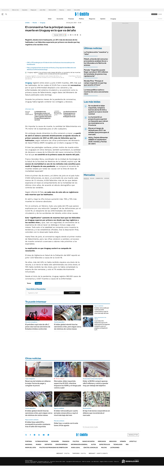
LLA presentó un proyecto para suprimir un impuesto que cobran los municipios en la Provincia (98, 121)
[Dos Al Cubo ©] (130, 461)
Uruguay (113, 19)
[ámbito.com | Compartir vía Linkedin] (75, 35)
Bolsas (92, 178)
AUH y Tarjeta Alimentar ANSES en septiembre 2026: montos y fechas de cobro (98, 140)
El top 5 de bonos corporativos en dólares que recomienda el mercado (96, 413)
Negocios (92, 19)
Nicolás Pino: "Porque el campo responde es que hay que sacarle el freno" (95, 83)
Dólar (50, 19)
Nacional (28, 444)
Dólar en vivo (15, 10)
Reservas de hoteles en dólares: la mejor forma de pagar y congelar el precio (38, 383)
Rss (127, 444)
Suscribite (72, 292)
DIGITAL (63, 453)
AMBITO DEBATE (98, 453)
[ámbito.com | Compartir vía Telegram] (77, 35)
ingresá (160, 14)
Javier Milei (42, 10)
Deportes (48, 444)
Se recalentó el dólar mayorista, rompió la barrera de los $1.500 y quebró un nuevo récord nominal (98, 110)
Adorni (69, 10)
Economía (60, 19)
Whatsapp (48, 435)
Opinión (102, 19)
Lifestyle (132, 441)
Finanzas (71, 19)
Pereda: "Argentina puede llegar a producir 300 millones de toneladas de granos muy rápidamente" (96, 73)
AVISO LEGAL (75, 447)
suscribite (154, 14)
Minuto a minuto (60, 378)
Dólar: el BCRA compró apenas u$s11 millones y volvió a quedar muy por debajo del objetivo (95, 383)
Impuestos (24, 10)
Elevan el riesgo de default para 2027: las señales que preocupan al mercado (98, 131)
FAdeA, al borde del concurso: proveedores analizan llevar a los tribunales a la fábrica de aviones (96, 62)
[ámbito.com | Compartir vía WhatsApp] (68, 35)
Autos (93, 444)
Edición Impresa (62, 444)
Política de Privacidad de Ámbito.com (53, 447)
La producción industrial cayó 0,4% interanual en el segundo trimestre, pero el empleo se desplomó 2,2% (102, 325)
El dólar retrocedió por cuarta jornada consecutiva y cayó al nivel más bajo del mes (101, 310)
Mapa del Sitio (30, 447)
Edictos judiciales (91, 447)
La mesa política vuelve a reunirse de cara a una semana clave (96, 92)
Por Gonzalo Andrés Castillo (90, 427)
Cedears (106, 178)
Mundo (35, 22)
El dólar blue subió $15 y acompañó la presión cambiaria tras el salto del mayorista (37, 424)
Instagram (34, 435)
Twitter (26, 435)
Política (81, 19)
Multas (104, 447)
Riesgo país (33, 10)
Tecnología (117, 444)
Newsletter (160, 18)
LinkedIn (39, 435)
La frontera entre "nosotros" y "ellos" (96, 53)
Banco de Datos (88, 441)
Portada (28, 441)
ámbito (27, 22)
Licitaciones (114, 447)
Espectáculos (104, 444)
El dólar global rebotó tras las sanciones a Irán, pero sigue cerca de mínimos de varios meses (67, 326)
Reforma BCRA (52, 10)
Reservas (61, 10)
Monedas (86, 178)
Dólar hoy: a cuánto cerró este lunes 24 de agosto (66, 424)
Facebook (30, 435)
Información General (79, 444)
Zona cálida (77, 10)
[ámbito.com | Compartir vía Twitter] (73, 35)
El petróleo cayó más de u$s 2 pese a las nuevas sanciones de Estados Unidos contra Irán (37, 326)
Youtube (44, 435)
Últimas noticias (41, 441)
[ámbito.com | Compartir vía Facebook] (70, 35)
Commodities (99, 178)
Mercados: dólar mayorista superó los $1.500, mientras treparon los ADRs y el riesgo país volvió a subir (67, 384)
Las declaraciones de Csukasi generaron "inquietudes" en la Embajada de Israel (70, 114)
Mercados (102, 441)
